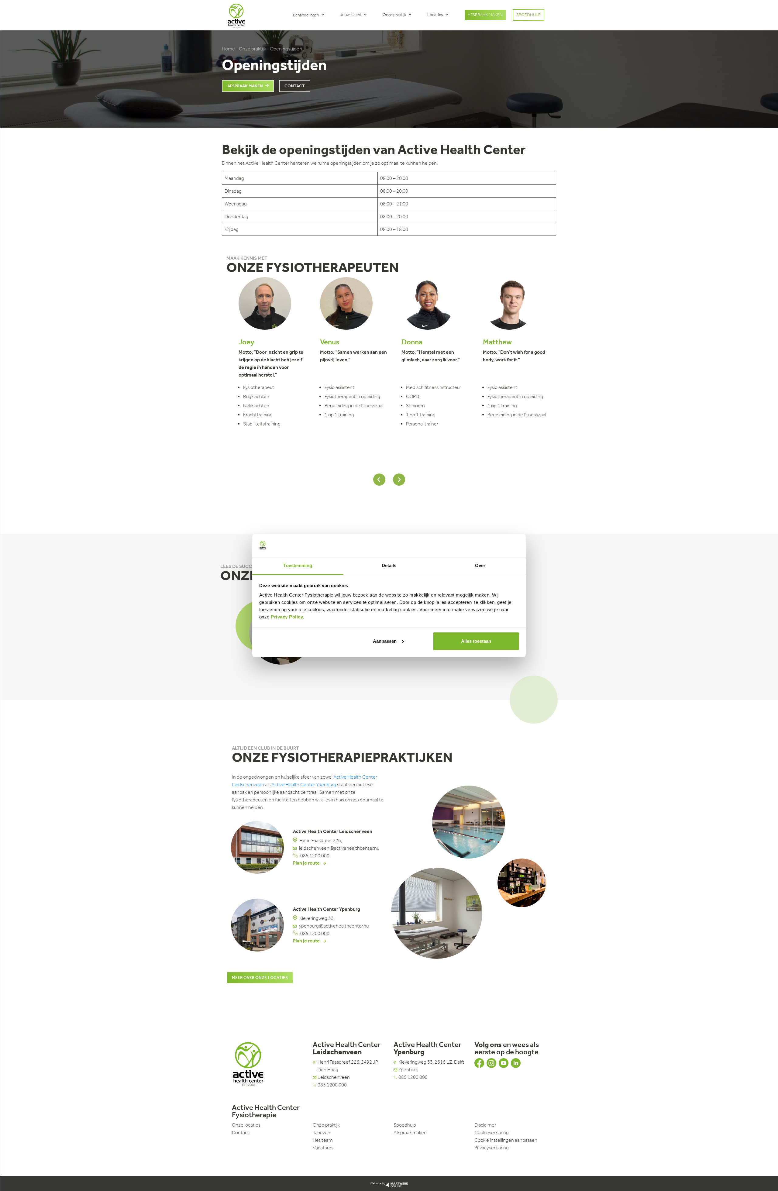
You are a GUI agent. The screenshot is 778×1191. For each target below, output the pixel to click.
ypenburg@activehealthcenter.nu (334, 926)
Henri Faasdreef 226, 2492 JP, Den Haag (348, 1065)
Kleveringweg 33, (317, 918)
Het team (323, 1140)
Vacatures (323, 1148)
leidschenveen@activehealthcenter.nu (339, 848)
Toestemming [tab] (297, 565)
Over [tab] (480, 565)
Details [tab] (389, 565)
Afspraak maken (245, 85)
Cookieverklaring (491, 1132)
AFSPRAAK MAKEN (485, 14)
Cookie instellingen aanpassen (505, 1140)
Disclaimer (485, 1125)
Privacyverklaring (491, 1148)
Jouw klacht (350, 14)
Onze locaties (246, 1125)
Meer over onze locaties (260, 977)
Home (228, 49)
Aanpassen (385, 641)
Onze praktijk (394, 14)
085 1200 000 (314, 856)
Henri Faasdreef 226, (320, 840)
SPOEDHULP (528, 14)
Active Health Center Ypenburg (303, 784)
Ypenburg (408, 1069)
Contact (294, 85)
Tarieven (321, 1132)
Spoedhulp (405, 1125)
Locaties (435, 14)
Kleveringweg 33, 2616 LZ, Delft (431, 1062)
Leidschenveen (334, 1077)
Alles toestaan (476, 641)
